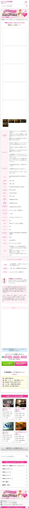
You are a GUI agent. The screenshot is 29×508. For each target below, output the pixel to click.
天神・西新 (5, 481)
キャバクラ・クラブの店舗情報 (9, 502)
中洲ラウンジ (6, 475)
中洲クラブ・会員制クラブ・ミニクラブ (13, 465)
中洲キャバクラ (7, 468)
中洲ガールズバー (7, 478)
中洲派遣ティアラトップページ (9, 501)
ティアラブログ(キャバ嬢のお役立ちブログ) (12, 504)
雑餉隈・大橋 (6, 485)
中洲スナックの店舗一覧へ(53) (15, 448)
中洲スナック (6, 472)
